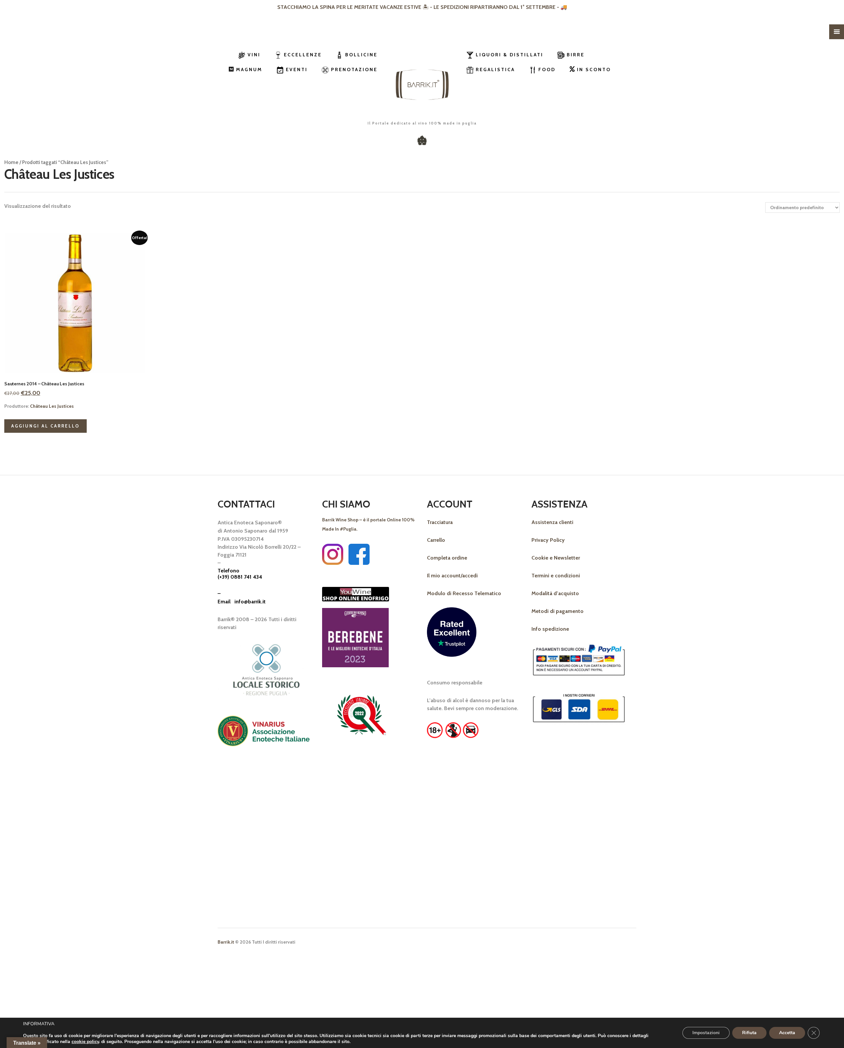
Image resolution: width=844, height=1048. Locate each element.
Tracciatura (440, 522)
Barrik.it (226, 942)
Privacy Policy (548, 540)
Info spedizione (550, 629)
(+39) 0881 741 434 (240, 577)
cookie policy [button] (85, 1041)
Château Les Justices (52, 406)
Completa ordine (447, 558)
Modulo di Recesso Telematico (464, 593)
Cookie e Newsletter (555, 558)
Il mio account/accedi (452, 575)
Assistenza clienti (552, 522)
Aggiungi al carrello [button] (45, 425)
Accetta (787, 1033)
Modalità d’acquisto (555, 593)
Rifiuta (749, 1033)
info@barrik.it (250, 601)
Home (11, 162)
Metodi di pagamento (557, 611)
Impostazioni (706, 1033)
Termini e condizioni (555, 575)
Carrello (436, 540)
